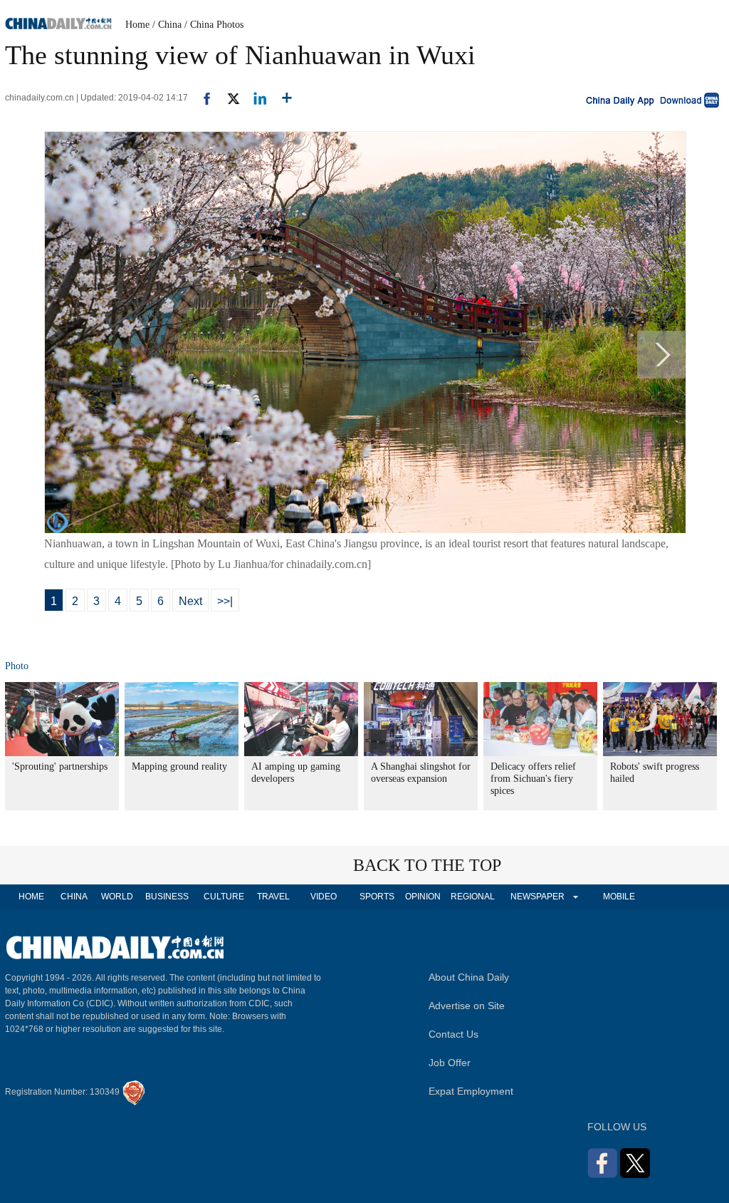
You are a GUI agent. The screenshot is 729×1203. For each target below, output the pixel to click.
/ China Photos (213, 24)
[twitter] (227, 98)
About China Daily (469, 977)
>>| (225, 601)
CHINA (74, 897)
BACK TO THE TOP (427, 865)
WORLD (117, 897)
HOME (31, 897)
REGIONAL (473, 897)
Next (190, 601)
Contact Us (453, 1034)
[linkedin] (254, 98)
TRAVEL (273, 897)
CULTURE (224, 897)
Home (137, 24)
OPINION (423, 897)
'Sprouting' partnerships (59, 766)
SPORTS (377, 897)
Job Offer (450, 1062)
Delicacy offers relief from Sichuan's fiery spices (533, 778)
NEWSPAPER (536, 897)
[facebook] (201, 98)
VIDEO (323, 897)
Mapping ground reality (179, 766)
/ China (167, 24)
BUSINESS (167, 897)
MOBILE (619, 897)
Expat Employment (471, 1091)
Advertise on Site (467, 1005)
